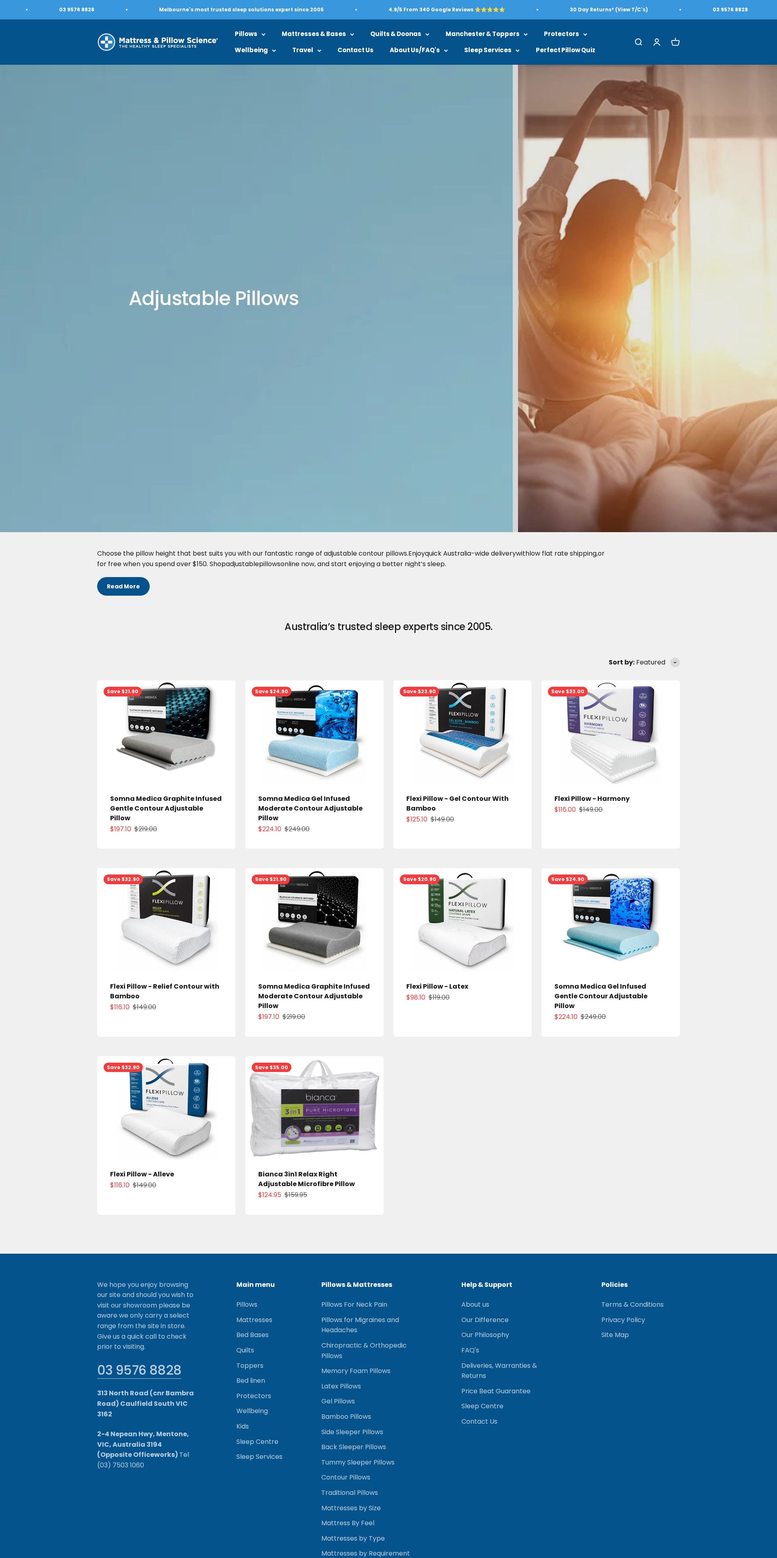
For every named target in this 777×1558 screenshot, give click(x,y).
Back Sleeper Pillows (353, 1447)
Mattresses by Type (353, 1538)
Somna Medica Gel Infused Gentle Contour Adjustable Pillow (601, 996)
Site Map (615, 1334)
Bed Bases (252, 1334)
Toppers (249, 1365)
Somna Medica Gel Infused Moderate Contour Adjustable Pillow (310, 808)
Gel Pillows (338, 1401)
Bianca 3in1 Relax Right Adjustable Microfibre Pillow (306, 1179)
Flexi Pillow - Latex (437, 986)
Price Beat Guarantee (496, 1391)
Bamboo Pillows (346, 1416)
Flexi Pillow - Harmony (592, 798)
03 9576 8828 (139, 1370)
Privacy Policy (623, 1320)
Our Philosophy (485, 1334)
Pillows (246, 34)
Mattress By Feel (347, 1523)
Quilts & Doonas (395, 34)
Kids (242, 1426)
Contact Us (356, 50)
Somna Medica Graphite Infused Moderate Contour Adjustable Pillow (314, 996)
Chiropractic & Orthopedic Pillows (364, 1351)
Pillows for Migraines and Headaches (360, 1325)
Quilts (245, 1350)
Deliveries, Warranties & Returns (499, 1371)
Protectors (561, 34)
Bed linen (250, 1380)
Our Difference (485, 1320)
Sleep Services (488, 50)
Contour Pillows (345, 1477)
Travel (302, 50)
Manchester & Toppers (483, 34)
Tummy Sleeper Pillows (358, 1462)
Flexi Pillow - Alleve (142, 1174)
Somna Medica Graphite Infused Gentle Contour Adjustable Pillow (166, 808)
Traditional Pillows (349, 1492)
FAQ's (470, 1350)
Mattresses (254, 1320)
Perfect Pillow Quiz (565, 50)
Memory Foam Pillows (356, 1370)
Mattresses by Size (351, 1508)
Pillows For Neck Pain (354, 1304)
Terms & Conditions (632, 1304)
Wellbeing (251, 50)
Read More (123, 586)
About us (475, 1304)
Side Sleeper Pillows (352, 1432)
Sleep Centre (257, 1441)
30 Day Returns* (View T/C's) (609, 9)
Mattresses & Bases (314, 34)
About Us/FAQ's (415, 50)
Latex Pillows (341, 1386)
